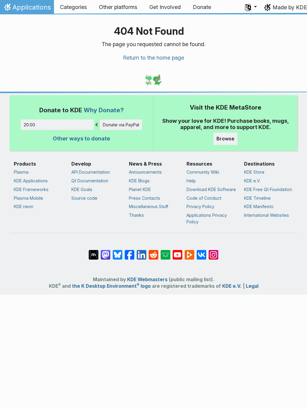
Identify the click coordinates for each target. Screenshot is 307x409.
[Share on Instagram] (213, 251)
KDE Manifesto (258, 206)
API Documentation (90, 172)
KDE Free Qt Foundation (268, 189)
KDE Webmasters (147, 279)
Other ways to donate (81, 138)
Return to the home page (153, 57)
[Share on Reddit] (153, 251)
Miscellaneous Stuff (148, 206)
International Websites (266, 215)
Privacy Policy (200, 206)
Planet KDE (140, 189)
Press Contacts (144, 198)
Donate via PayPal (121, 124)
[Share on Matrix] (93, 251)
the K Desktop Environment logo (111, 286)
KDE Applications (31, 180)
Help (191, 180)
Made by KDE (290, 7)
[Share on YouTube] (177, 251)
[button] (251, 7)
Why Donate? (104, 110)
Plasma (21, 172)
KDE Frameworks (31, 189)
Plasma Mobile (28, 198)
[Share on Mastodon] (105, 251)
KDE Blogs (139, 180)
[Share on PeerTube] (189, 251)
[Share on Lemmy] (165, 251)
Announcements (145, 172)
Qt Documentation (89, 180)
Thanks (136, 215)
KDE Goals (81, 189)
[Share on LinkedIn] (141, 251)
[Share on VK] (201, 251)
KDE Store (254, 172)
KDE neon (23, 206)
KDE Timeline (257, 198)
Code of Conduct (203, 198)
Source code (84, 198)
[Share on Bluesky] (117, 251)
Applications (27, 8)
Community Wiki (202, 172)
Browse (225, 139)
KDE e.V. (252, 180)
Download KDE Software (211, 189)
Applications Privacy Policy (206, 218)
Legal (252, 286)
